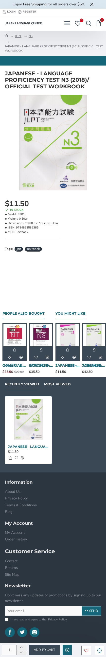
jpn (19, 249)
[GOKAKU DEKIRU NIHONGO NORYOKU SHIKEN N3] (41, 335)
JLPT (18, 36)
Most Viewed (57, 384)
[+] (21, 647)
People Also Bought (23, 313)
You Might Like (70, 313)
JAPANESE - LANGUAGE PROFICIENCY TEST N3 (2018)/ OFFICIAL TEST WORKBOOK (28, 446)
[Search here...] (87, 23)
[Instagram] (34, 632)
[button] (44, 650)
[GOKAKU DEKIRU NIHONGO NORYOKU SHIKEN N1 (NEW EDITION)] (14, 335)
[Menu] (67, 23)
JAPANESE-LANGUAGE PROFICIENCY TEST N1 (67, 365)
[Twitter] (22, 632)
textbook (33, 249)
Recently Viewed (22, 384)
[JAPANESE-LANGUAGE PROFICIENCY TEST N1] (67, 335)
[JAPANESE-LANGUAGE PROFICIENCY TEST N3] (94, 335)
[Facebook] (10, 632)
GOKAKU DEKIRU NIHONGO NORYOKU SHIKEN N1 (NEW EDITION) (14, 365)
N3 (31, 36)
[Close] (91, 4)
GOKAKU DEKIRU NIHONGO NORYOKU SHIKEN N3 (41, 365)
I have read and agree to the (38, 619)
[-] (21, 652)
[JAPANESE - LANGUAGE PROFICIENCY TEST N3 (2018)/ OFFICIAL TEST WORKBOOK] (28, 419)
